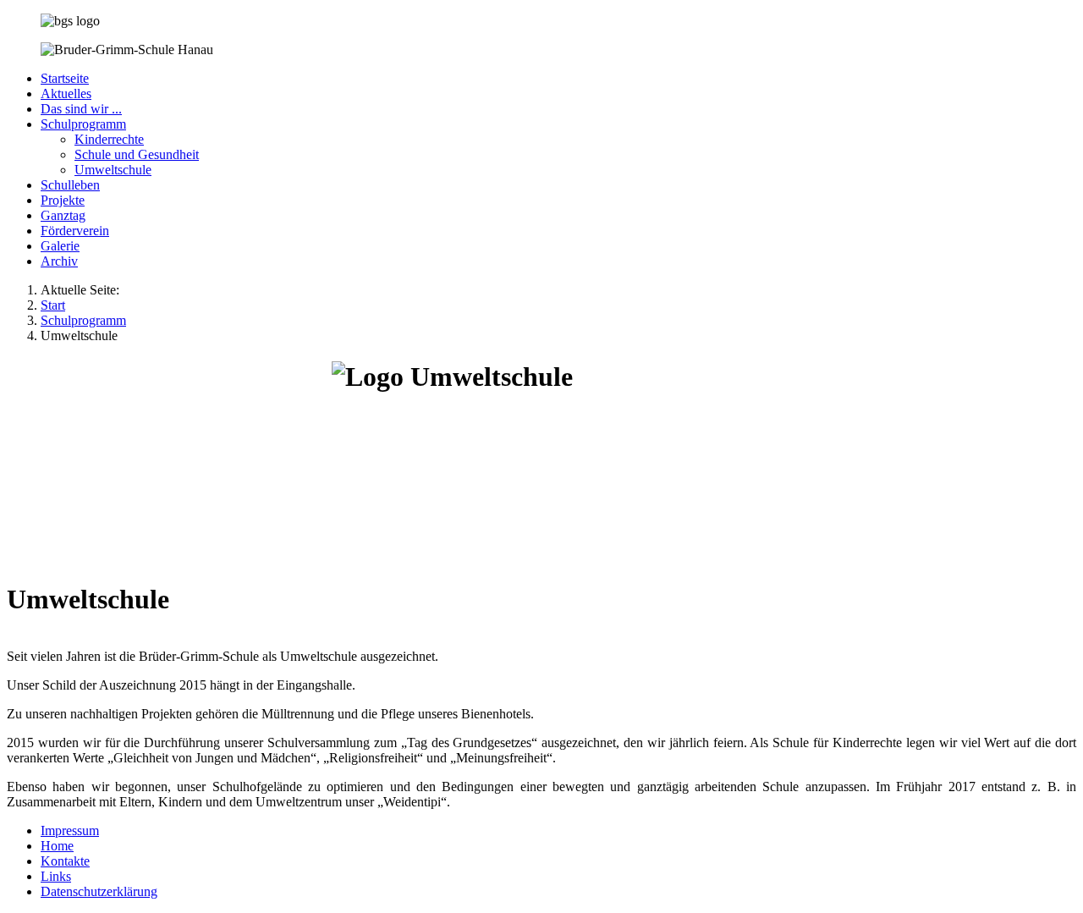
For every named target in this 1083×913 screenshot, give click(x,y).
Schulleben (70, 185)
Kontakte (65, 861)
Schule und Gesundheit (136, 154)
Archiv (59, 261)
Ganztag (63, 215)
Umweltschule (112, 169)
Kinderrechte (109, 139)
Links (56, 876)
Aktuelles (66, 93)
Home (57, 846)
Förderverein (75, 230)
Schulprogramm (83, 124)
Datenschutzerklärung (99, 891)
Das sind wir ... (81, 109)
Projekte (63, 200)
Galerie (60, 246)
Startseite (65, 78)
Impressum (70, 830)
